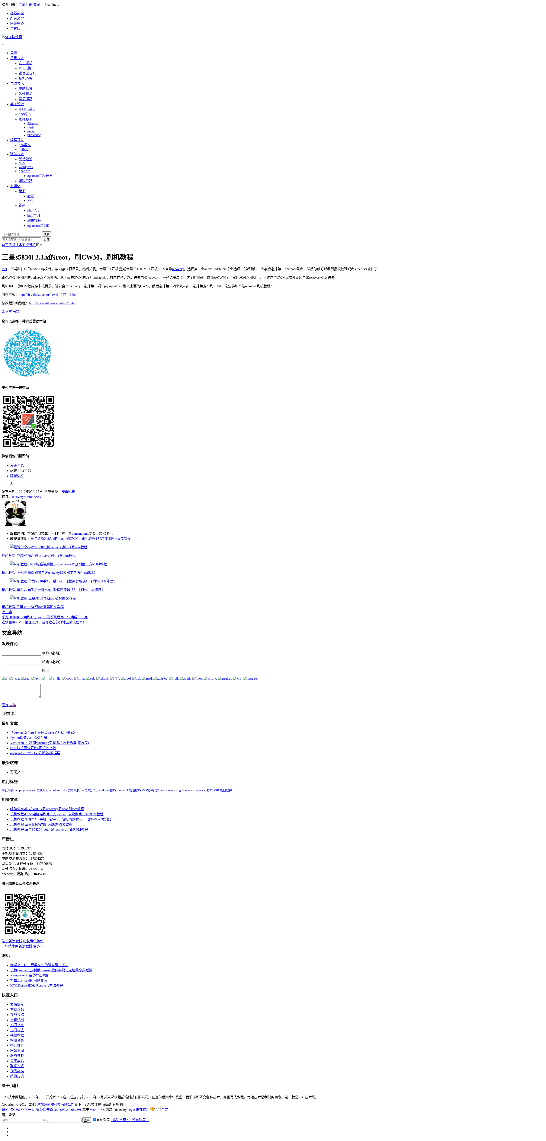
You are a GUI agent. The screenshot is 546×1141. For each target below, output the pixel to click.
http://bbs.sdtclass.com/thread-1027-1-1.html (48, 294)
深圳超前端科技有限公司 (55, 1104)
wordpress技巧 (107, 790)
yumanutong (80, 533)
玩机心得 (25, 78)
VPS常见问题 (150, 790)
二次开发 (91, 790)
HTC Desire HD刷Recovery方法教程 (36, 985)
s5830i (38, 497)
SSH (216, 790)
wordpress (26, 167)
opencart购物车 (38, 226)
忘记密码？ (120, 1120)
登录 (36, 4)
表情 (12, 705)
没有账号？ (140, 1120)
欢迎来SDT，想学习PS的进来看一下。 (39, 965)
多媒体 (15, 186)
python (23, 149)
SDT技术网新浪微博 (17, 946)
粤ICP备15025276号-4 (18, 1110)
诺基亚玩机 (27, 73)
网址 (45, 671)
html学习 (33, 215)
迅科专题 (25, 181)
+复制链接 (123, 538)
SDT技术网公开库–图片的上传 (33, 748)
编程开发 (17, 140)
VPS (22, 163)
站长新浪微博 (12, 941)
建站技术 (17, 154)
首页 (13, 53)
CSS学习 (25, 114)
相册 (22, 191)
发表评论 (17, 465)
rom (26, 497)
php (64, 790)
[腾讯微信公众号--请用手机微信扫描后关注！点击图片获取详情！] (25, 936)
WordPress (97, 1110)
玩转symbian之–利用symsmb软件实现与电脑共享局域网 (51, 970)
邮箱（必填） (52, 662)
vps (24, 790)
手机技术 (17, 58)
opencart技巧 (204, 790)
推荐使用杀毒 (152, 1110)
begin (131, 1110)
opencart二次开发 (39, 176)
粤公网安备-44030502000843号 (58, 1110)
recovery (178, 269)
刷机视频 (34, 220)
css (82, 790)
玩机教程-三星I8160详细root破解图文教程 (33, 607)
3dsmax (32, 123)
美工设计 (17, 104)
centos (163, 790)
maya (31, 131)
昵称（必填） (52, 653)
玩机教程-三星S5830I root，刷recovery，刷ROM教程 (49, 829)
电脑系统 (25, 88)
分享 (16, 312)
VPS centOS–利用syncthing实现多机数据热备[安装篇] (49, 743)
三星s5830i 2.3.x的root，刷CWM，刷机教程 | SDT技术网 (73, 538)
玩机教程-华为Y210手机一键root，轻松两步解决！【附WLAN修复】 (53, 590)
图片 (5, 705)
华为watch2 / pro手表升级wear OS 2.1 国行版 (43, 732)
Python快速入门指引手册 (28, 738)
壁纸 (30, 196)
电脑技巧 (135, 790)
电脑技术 (17, 83)
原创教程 (226, 790)
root (4, 269)
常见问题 (25, 99)
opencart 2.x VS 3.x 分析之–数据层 (35, 753)
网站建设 (25, 159)
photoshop (34, 135)
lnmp (18, 790)
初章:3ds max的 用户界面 (28, 980)
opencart (24, 171)
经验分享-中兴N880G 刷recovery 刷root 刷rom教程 (39, 555)
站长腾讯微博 (33, 941)
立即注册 (25, 4)
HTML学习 (27, 109)
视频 (22, 205)
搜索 (46, 234)
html (125, 790)
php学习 (25, 145)
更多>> (38, 946)
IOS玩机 (25, 68)
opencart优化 (176, 790)
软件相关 (25, 94)
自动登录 (103, 1120)
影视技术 (25, 119)
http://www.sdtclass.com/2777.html (52, 303)
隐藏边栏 (17, 476)
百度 (46, 239)
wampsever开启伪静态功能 (29, 975)
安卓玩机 (25, 63)
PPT (30, 200)
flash (30, 127)
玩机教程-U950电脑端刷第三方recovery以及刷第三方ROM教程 (48, 573)
